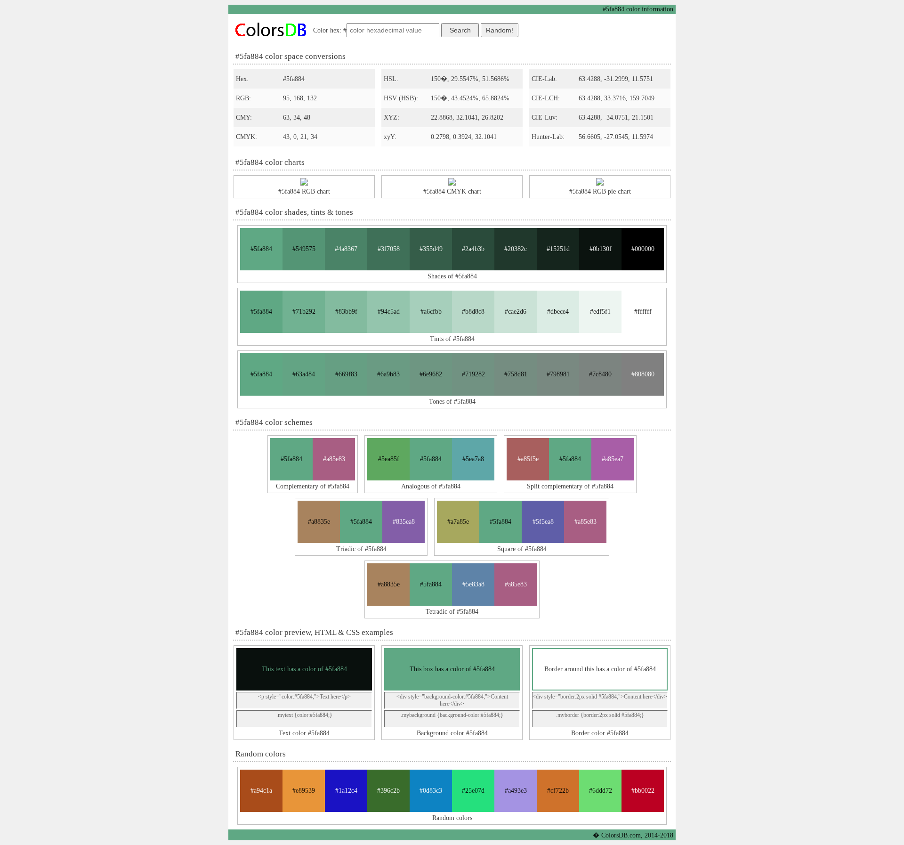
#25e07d (473, 790)
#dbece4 (558, 311)
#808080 (642, 374)
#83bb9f (346, 311)
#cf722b (558, 790)
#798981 (558, 374)
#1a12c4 (346, 790)
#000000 (642, 248)
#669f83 (346, 374)
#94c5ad (389, 311)
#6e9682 (431, 374)
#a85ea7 (612, 459)
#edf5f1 (600, 311)
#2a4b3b (473, 248)
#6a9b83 (388, 374)
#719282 (473, 374)
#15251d (558, 248)
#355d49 (431, 248)
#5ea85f (388, 459)
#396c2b (388, 790)
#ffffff (643, 311)
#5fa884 (261, 248)
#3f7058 (389, 248)
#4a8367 (346, 248)
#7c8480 (600, 374)
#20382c (515, 248)
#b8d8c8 (473, 311)
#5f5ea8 (543, 521)
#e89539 (303, 790)
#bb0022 (642, 790)
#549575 (303, 248)
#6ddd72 (600, 790)
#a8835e (319, 521)
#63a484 (303, 374)
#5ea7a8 (473, 459)
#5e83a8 (473, 584)
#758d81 (515, 374)
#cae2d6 (515, 311)
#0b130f (600, 248)
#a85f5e (528, 459)
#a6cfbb (431, 311)
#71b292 (303, 311)
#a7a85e (458, 521)
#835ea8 (404, 521)
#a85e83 (334, 459)
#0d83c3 (431, 790)
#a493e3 (516, 790)
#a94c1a (261, 790)
